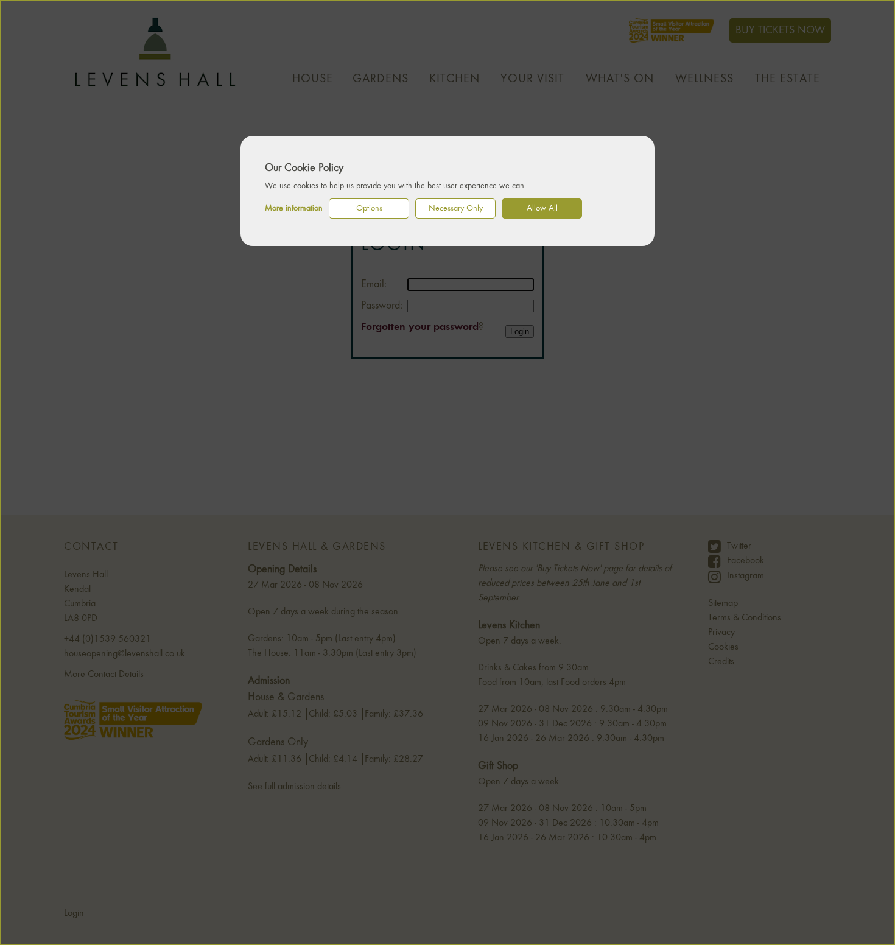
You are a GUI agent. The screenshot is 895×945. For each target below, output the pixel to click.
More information (294, 208)
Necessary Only (456, 208)
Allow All (542, 208)
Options (369, 208)
